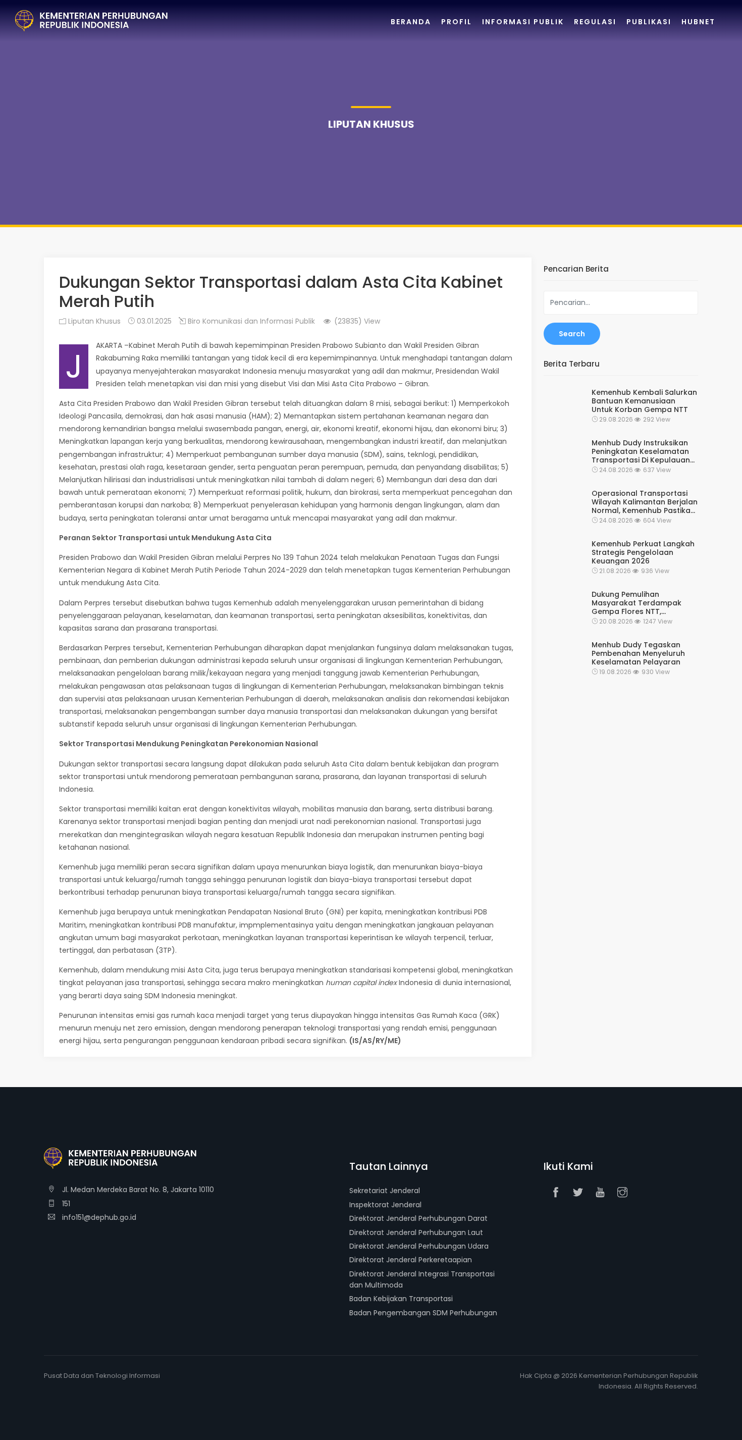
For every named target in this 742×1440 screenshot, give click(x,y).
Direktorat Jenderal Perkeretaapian (410, 1260)
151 (65, 1204)
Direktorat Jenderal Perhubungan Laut (416, 1232)
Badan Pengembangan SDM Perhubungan (423, 1313)
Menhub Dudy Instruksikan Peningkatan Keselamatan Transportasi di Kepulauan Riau (641, 451)
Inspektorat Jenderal (385, 1205)
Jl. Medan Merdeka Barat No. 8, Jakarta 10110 (137, 1190)
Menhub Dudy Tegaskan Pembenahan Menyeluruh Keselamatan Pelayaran (638, 653)
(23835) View (356, 321)
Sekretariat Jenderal (384, 1191)
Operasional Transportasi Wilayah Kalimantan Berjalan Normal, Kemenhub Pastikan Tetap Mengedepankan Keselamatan (645, 502)
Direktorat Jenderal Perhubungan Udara (419, 1246)
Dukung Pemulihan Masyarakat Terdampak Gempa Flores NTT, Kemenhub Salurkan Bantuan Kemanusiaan (636, 602)
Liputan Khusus (93, 321)
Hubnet (698, 22)
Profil (456, 22)
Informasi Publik (523, 22)
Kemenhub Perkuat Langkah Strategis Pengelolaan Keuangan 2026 (643, 552)
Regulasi (595, 22)
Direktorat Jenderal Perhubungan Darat (418, 1218)
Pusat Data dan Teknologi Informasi (102, 1375)
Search (572, 334)
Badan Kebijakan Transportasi (401, 1299)
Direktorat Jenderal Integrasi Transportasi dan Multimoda (422, 1279)
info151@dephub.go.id (98, 1217)
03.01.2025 (153, 321)
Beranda (411, 22)
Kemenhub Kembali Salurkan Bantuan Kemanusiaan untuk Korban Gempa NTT (644, 401)
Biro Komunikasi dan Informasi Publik (250, 321)
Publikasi (648, 22)
